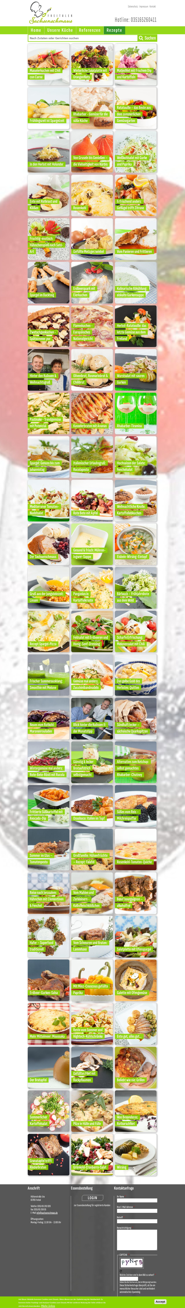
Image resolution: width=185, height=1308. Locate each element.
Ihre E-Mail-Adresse (125, 1207)
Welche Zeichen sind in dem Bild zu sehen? (137, 1275)
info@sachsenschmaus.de (47, 1213)
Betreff (120, 1217)
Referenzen (90, 30)
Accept (160, 1301)
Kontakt (153, 6)
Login (92, 1198)
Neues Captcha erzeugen (121, 1271)
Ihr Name (120, 1196)
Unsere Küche (60, 30)
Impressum (143, 6)
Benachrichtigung (124, 1228)
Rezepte (114, 30)
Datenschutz (133, 6)
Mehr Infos (48, 1305)
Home (36, 30)
